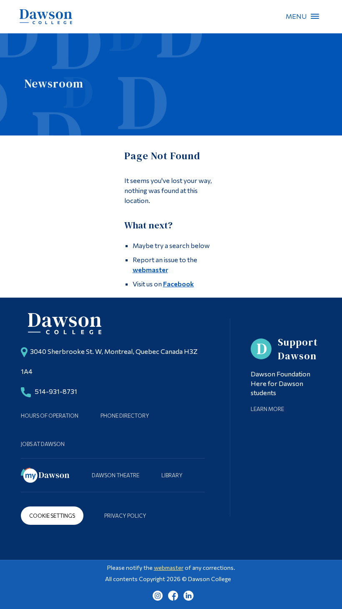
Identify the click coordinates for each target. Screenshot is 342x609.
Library (172, 475)
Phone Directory (125, 415)
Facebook (178, 284)
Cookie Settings (52, 515)
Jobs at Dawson (43, 444)
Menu (315, 16)
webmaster (150, 269)
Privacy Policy (125, 515)
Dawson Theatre (115, 475)
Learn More (267, 409)
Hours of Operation (49, 415)
